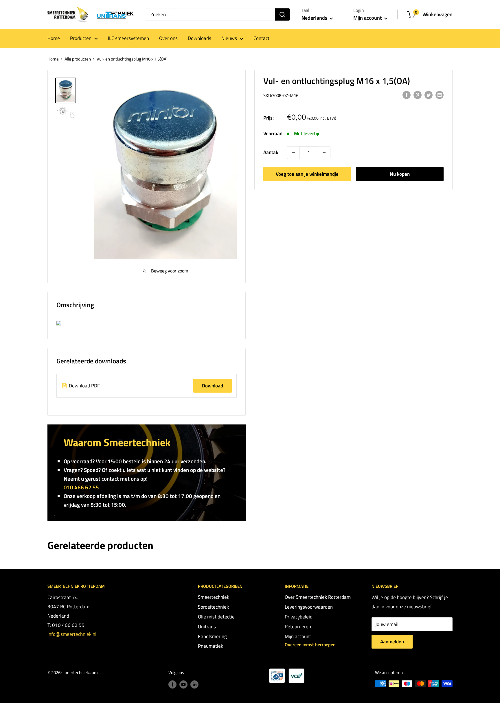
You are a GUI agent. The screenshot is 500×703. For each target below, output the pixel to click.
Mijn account (368, 18)
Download (212, 385)
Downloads (199, 38)
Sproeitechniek (213, 607)
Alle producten (78, 59)
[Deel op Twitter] (428, 95)
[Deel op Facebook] (406, 95)
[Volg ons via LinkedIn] (194, 684)
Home (53, 38)
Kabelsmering (212, 636)
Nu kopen (400, 174)
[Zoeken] (282, 14)
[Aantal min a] (324, 153)
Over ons (168, 38)
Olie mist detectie (216, 616)
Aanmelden (392, 641)
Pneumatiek (210, 646)
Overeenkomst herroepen (310, 644)
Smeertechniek (213, 597)
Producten (80, 38)
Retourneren (298, 626)
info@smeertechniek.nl (71, 634)
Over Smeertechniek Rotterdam (318, 597)
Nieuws (229, 38)
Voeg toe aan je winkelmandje (307, 174)
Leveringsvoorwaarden (309, 607)
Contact (261, 38)
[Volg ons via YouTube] (183, 684)
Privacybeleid (298, 616)
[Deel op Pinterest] (417, 95)
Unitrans (207, 626)
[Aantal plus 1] (293, 153)
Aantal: (270, 152)
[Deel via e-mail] (439, 95)
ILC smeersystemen (128, 38)
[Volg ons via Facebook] (172, 684)
